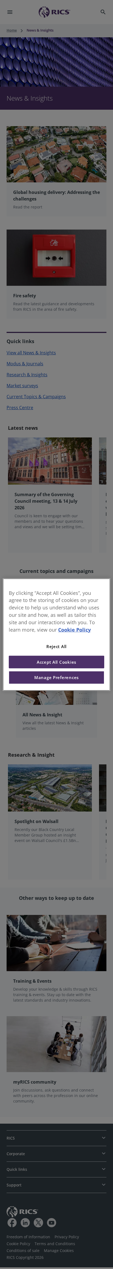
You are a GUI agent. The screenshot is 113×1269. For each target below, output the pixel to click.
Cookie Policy (74, 629)
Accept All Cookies (56, 662)
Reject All (56, 646)
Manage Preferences (56, 677)
